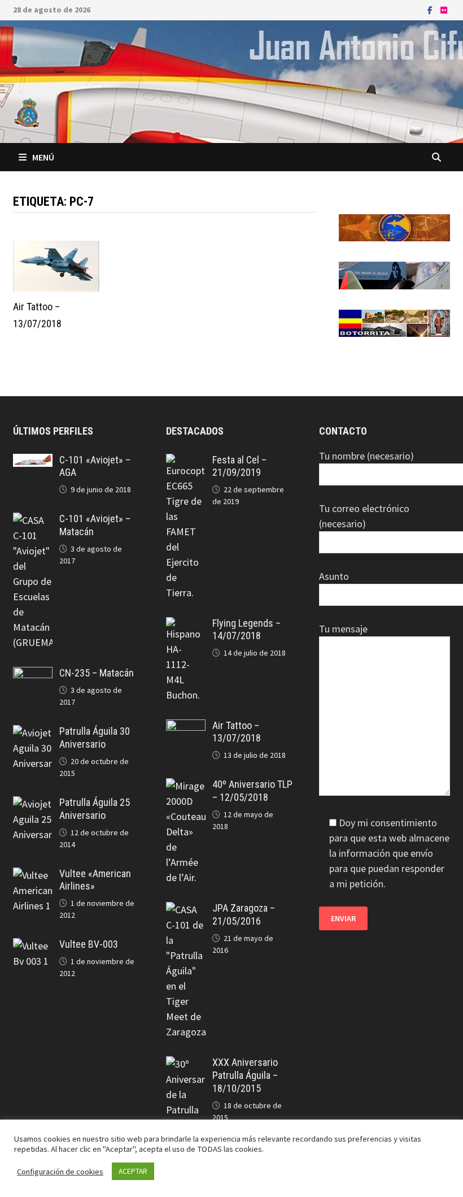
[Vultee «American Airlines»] (32, 875)
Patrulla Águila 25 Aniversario (94, 808)
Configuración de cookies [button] (60, 1171)
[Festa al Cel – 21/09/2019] (185, 461)
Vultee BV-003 (88, 944)
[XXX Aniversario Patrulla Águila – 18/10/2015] (185, 1063)
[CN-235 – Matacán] (32, 674)
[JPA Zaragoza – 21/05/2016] (185, 909)
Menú (43, 157)
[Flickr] (444, 9)
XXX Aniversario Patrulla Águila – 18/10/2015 (245, 1075)
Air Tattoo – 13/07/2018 (236, 731)
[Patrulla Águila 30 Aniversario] (32, 732)
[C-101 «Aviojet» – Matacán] (32, 520)
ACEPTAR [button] (133, 1171)
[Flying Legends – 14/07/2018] (185, 624)
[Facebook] (431, 9)
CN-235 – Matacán (96, 673)
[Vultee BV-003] (32, 945)
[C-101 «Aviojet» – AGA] (32, 461)
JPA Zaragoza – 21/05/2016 (243, 914)
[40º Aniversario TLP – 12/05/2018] (185, 785)
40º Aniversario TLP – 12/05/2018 (252, 790)
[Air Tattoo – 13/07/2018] (185, 727)
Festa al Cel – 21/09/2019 (239, 466)
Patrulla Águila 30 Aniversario (94, 737)
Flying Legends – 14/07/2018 (246, 629)
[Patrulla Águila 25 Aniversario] (32, 803)
